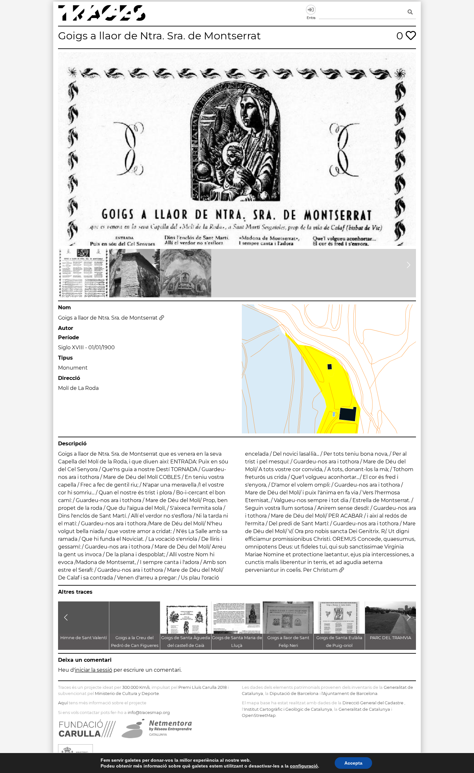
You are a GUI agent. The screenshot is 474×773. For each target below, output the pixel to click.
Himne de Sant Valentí (83, 637)
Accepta (353, 763)
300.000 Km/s (136, 687)
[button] (65, 265)
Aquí (63, 702)
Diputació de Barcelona (294, 693)
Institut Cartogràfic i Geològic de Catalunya (288, 709)
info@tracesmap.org (149, 712)
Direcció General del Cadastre (372, 702)
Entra (311, 10)
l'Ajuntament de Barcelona (349, 693)
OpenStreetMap (259, 715)
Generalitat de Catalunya (364, 709)
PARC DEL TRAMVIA (390, 637)
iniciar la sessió (93, 670)
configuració (304, 765)
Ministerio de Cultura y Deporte (127, 693)
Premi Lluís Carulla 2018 (202, 687)
